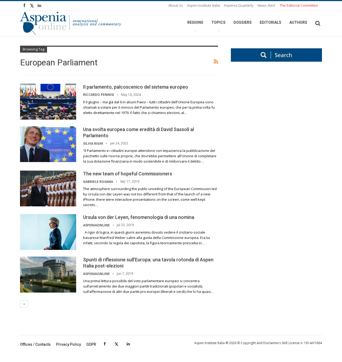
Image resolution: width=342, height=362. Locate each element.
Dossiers (243, 22)
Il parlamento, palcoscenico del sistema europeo (135, 87)
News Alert (266, 5)
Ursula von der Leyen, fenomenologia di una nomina (138, 217)
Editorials (270, 22)
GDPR (91, 344)
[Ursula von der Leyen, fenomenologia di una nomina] (48, 232)
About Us (175, 5)
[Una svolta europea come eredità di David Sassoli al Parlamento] (48, 144)
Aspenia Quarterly (239, 5)
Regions (195, 22)
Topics (218, 22)
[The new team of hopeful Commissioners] (48, 188)
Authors (298, 22)
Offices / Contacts (35, 344)
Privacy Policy (68, 344)
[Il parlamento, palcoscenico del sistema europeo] (48, 102)
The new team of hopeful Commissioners (127, 173)
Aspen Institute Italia (203, 5)
